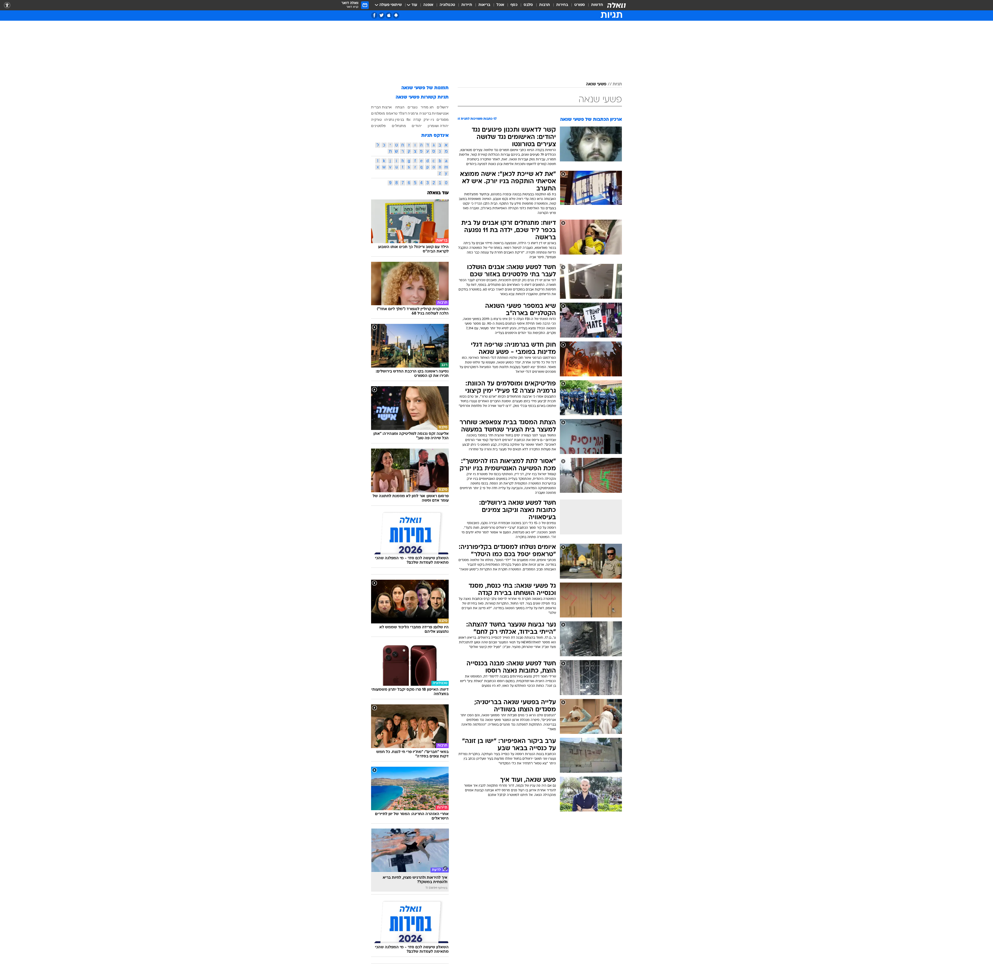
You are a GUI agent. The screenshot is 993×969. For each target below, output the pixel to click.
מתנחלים (399, 126)
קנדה (417, 119)
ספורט (579, 5)
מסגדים (443, 119)
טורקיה (376, 119)
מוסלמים (378, 113)
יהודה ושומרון (438, 126)
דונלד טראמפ (396, 113)
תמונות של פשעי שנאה (425, 88)
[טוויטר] (381, 15)
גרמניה (413, 113)
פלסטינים (378, 126)
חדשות (597, 5)
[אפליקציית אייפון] (389, 15)
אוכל (500, 5)
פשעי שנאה (596, 84)
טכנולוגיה (447, 5)
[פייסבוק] (374, 15)
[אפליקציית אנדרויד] (396, 15)
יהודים (417, 126)
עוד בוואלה (438, 193)
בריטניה (425, 113)
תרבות (544, 5)
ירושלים (443, 107)
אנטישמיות (440, 113)
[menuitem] (594, 5)
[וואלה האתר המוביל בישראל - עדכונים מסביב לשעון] (616, 5)
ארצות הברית (381, 107)
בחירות (562, 5)
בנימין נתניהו (394, 119)
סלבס (528, 5)
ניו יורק (429, 119)
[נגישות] (7, 5)
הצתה (399, 107)
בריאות (484, 5)
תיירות (466, 5)
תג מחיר (427, 107)
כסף (513, 5)
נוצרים (412, 107)
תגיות (617, 84)
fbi (408, 119)
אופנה (428, 5)
